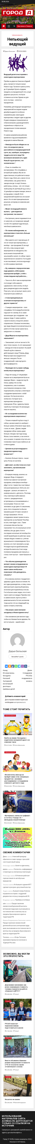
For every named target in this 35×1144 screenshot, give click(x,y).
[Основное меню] (9, 26)
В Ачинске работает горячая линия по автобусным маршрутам (16, 878)
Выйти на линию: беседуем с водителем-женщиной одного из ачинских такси (17, 740)
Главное (8, 962)
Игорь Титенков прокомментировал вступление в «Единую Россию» (15, 939)
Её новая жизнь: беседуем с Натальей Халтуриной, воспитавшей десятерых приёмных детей (9, 679)
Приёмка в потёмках (22, 900)
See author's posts (17, 656)
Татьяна (6, 937)
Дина (5, 856)
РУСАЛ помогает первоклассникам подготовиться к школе (14, 1026)
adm (4, 903)
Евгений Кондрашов (20, 1102)
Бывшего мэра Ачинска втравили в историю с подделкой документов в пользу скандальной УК (16, 893)
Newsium (13, 1142)
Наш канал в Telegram (24, 26)
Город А (17, 994)
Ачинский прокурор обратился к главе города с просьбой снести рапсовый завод (16, 859)
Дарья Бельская (10, 51)
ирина (5, 869)
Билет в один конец (22, 865)
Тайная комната (17, 35)
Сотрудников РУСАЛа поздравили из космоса (27, 675)
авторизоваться (19, 702)
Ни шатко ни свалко (12, 1099)
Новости (8, 1038)
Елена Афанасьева (19, 745)
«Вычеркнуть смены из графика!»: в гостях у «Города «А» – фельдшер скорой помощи (17, 818)
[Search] (14, 26)
